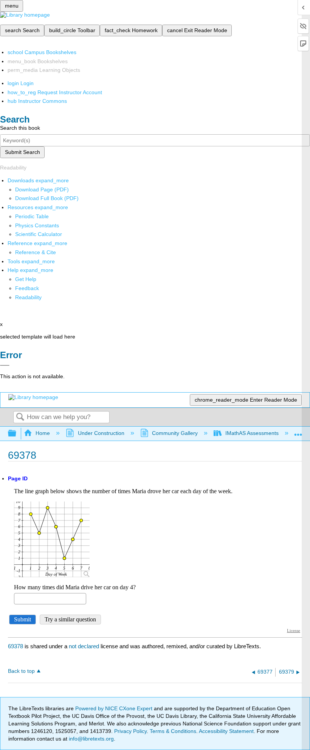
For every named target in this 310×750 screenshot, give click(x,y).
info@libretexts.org (90, 739)
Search (20, 417)
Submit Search (22, 152)
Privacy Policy (130, 731)
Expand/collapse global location (298, 431)
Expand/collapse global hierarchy (17, 433)
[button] (27, 288)
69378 (15, 646)
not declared (85, 646)
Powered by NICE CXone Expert (114, 708)
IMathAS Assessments (252, 433)
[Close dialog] (4, 365)
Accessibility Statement (226, 731)
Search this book (20, 128)
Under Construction (101, 433)
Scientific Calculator (38, 234)
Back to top (21, 671)
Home (42, 433)
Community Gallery (174, 433)
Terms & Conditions (173, 731)
